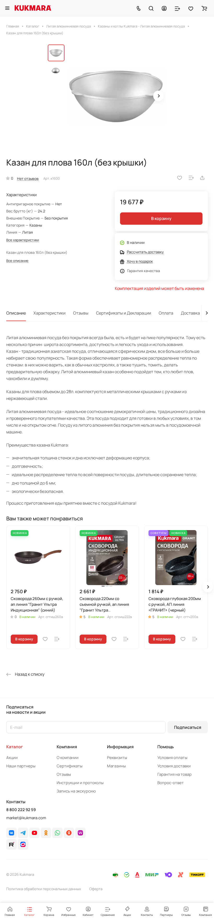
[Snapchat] (11, 844)
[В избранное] (179, 177)
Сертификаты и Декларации (123, 313)
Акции (12, 757)
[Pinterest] (80, 833)
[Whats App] (57, 833)
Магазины (116, 766)
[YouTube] (34, 833)
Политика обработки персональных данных (43, 888)
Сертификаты (69, 766)
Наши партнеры (20, 766)
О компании (68, 757)
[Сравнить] (191, 177)
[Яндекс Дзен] (69, 833)
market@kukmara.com (26, 818)
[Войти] (164, 8)
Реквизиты (117, 757)
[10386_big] (117, 96)
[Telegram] (23, 833)
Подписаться (187, 727)
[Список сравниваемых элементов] (177, 8)
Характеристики (49, 313)
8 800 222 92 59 (21, 809)
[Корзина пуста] (204, 8)
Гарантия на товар (174, 774)
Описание (16, 313)
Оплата (166, 313)
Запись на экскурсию (76, 791)
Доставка (190, 313)
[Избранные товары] (190, 8)
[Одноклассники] (46, 833)
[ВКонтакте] (11, 833)
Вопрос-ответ (170, 782)
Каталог (14, 747)
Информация (120, 747)
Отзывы (80, 313)
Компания (67, 747)
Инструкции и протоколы (80, 782)
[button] (158, 96)
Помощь (165, 747)
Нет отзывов (28, 178)
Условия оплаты (172, 757)
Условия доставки (174, 766)
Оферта (96, 888)
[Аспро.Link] (23, 844)
